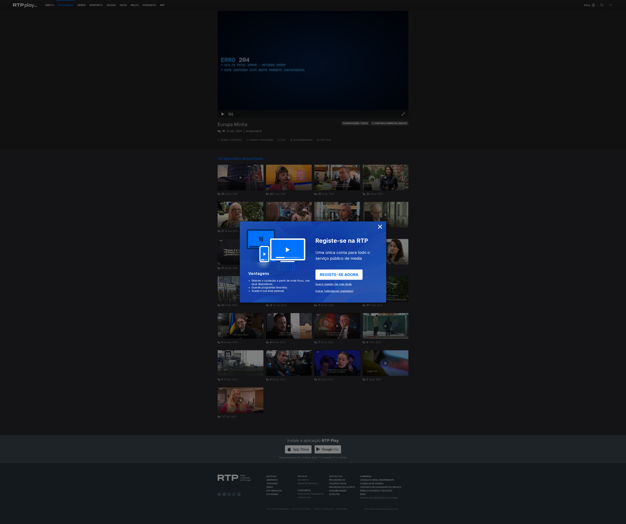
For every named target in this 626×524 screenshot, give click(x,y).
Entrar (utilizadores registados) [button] (334, 291)
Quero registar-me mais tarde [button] (333, 284)
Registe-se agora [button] (339, 274)
